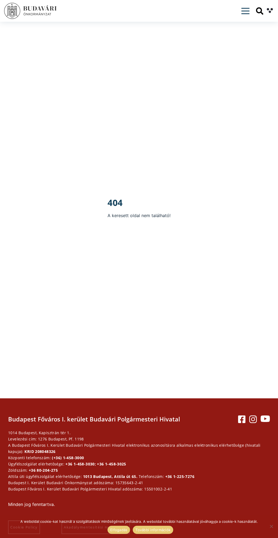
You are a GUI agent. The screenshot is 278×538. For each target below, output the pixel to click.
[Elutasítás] (271, 526)
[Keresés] (260, 11)
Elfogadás (118, 530)
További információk (152, 530)
